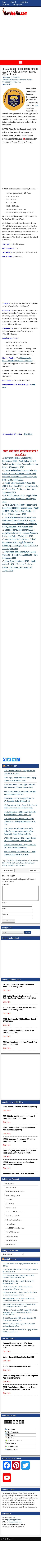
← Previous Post (7, 870)
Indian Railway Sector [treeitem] (12, 1196)
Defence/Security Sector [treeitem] (13, 1220)
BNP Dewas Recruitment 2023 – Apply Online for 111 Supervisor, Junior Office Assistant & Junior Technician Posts (18, 831)
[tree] (20, 1214)
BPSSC (5, 863)
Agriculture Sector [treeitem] (11, 1244)
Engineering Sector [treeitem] (11, 1236)
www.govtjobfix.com (15, 1522)
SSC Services (20, 865)
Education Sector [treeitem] (11, 1240)
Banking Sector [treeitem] (10, 1224)
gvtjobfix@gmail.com (14, 1520)
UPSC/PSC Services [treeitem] (12, 1232)
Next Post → (34, 870)
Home (4, 2)
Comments (7, 84)
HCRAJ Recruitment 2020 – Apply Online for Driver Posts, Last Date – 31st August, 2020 (19, 498)
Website (5, 914)
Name (4, 903)
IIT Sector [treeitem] (8, 1200)
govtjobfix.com (11, 766)
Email (4, 908)
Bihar (6, 80)
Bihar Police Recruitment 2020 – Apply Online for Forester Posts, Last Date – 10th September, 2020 (20, 555)
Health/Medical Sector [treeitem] (12, 1216)
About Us (13, 2)
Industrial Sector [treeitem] (10, 1208)
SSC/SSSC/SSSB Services (11, 82)
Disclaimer (6, 5)
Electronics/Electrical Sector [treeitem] (14, 1212)
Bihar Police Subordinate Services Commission (22, 861)
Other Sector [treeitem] (9, 1183)
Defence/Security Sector (16, 80)
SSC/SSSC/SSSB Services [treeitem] (14, 1228)
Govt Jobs (28, 80)
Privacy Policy (17, 5)
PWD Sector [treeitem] (9, 1204)
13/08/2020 (16, 77)
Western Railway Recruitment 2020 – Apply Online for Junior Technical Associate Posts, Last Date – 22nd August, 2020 (20, 533)
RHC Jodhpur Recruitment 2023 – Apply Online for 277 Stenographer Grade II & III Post (19, 821)
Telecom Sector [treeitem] (10, 1187)
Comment (6, 884)
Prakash (7, 77)
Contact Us (24, 2)
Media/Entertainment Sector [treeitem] (14, 1191)
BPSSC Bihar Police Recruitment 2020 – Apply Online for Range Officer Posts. (20, 71)
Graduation (11, 865)
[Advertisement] (20, 38)
